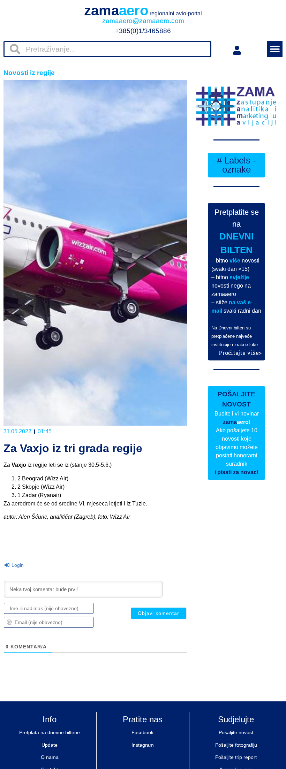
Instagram (142, 745)
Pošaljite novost (236, 732)
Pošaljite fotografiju (236, 745)
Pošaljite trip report (236, 757)
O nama (50, 757)
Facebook (142, 732)
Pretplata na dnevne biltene (49, 732)
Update (50, 745)
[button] (275, 49)
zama (143, 10)
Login (17, 565)
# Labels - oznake (236, 164)
